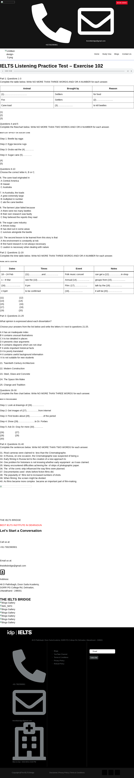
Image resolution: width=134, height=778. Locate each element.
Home (96, 54)
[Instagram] (111, 772)
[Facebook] (104, 772)
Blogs (116, 54)
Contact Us (126, 54)
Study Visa (106, 54)
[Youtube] (117, 772)
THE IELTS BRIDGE (15, 599)
